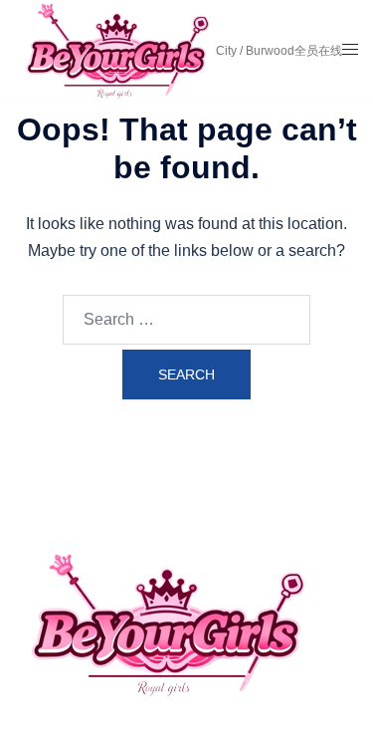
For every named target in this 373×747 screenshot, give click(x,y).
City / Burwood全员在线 (279, 51)
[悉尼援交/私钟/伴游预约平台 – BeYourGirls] (115, 48)
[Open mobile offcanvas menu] (350, 50)
